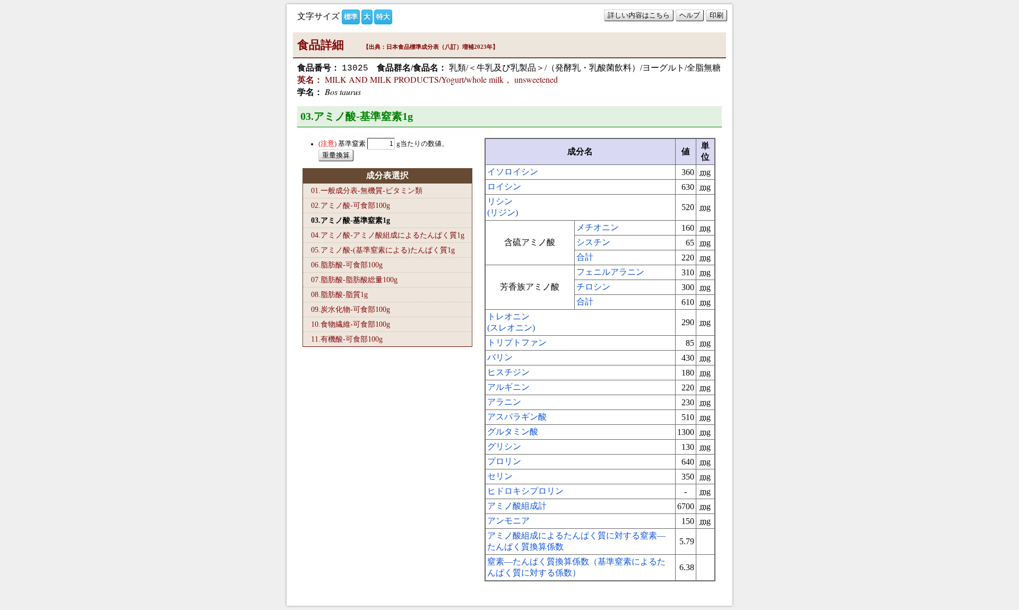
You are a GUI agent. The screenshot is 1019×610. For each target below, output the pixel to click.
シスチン (593, 242)
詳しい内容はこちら (639, 15)
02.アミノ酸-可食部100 (350, 205)
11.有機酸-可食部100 (347, 339)
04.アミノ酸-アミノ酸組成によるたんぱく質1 (387, 235)
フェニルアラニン (610, 271)
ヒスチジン (508, 372)
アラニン (504, 401)
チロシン (593, 286)
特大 (383, 17)
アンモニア (508, 520)
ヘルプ (689, 15)
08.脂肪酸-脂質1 (339, 294)
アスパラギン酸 (517, 416)
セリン (500, 476)
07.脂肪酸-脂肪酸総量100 (354, 279)
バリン (500, 357)
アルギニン (508, 386)
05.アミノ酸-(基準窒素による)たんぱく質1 (383, 250)
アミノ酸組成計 (517, 505)
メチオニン (597, 227)
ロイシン (504, 186)
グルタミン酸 (512, 431)
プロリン (504, 461)
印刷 (716, 15)
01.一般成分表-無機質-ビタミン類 (366, 190)
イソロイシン (512, 171)
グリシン (504, 446)
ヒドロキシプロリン (525, 490)
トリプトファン (517, 342)
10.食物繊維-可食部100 (350, 324)
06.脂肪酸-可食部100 (347, 264)
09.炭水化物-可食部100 (350, 309)
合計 (584, 257)
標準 (351, 17)
